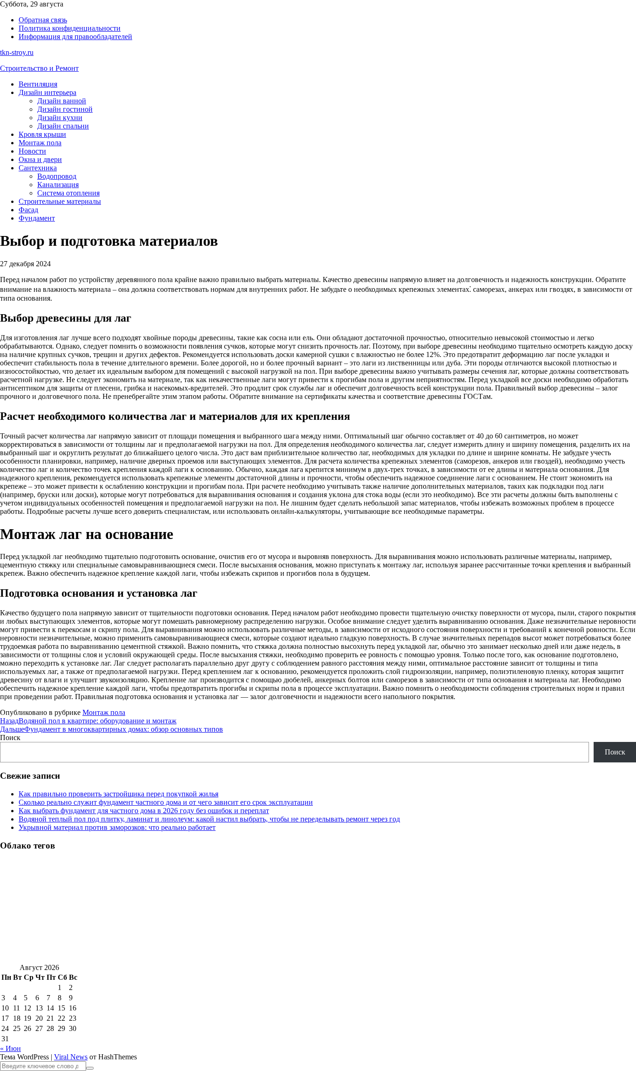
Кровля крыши (42, 134)
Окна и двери (40, 159)
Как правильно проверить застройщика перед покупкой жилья (118, 794)
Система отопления (68, 193)
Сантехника (38, 168)
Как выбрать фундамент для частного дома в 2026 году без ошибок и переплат (144, 811)
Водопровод (56, 176)
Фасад (28, 210)
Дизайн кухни (59, 117)
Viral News (71, 1057)
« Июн (10, 1048)
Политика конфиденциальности (70, 28)
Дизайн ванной (61, 101)
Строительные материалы (60, 201)
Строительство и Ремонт (39, 68)
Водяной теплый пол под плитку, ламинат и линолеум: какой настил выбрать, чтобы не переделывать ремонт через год (209, 819)
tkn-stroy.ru (17, 52)
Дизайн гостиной (65, 109)
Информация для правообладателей (75, 36)
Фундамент (37, 218)
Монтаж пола (40, 143)
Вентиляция (38, 84)
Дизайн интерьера (47, 92)
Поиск (10, 737)
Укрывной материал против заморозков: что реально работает (117, 827)
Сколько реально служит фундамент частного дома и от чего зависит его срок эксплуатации (166, 802)
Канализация (58, 185)
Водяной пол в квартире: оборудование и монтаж (88, 721)
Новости (32, 151)
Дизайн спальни (63, 126)
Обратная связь (43, 20)
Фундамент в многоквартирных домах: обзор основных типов (111, 729)
